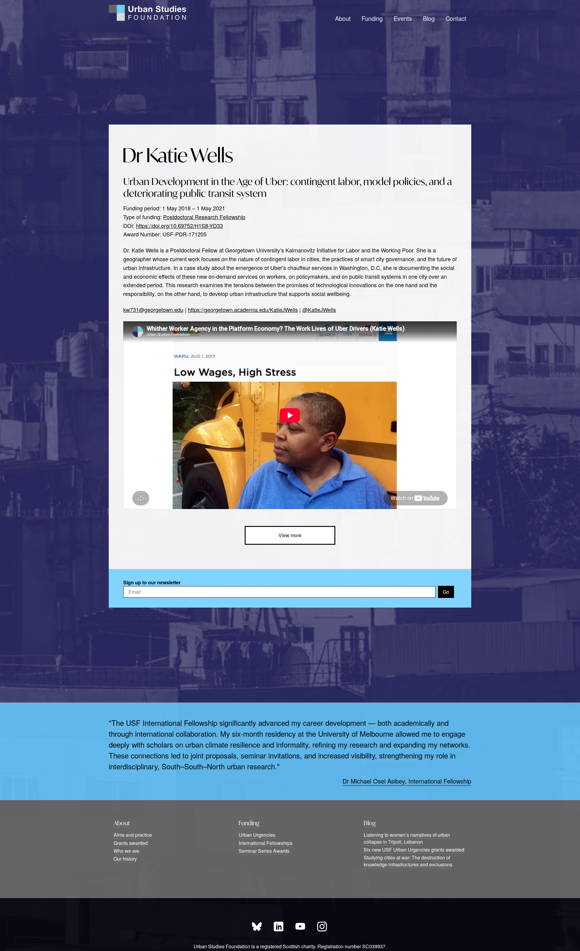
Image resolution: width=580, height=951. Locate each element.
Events (403, 18)
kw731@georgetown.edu (153, 309)
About (343, 18)
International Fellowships (265, 842)
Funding (372, 18)
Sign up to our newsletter (152, 582)
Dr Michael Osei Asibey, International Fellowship (407, 781)
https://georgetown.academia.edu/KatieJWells (243, 309)
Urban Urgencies (257, 834)
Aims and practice (133, 834)
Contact (456, 18)
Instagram (322, 926)
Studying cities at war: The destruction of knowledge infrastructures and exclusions (408, 861)
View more (290, 535)
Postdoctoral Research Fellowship (204, 217)
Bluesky (257, 926)
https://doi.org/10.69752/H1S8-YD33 (179, 225)
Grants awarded (131, 842)
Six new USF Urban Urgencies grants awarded (414, 849)
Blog (429, 18)
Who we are (126, 850)
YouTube (300, 926)
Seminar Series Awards (264, 850)
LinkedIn (278, 926)
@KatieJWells (319, 309)
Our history (125, 858)
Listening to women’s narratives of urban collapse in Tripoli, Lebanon (407, 838)
